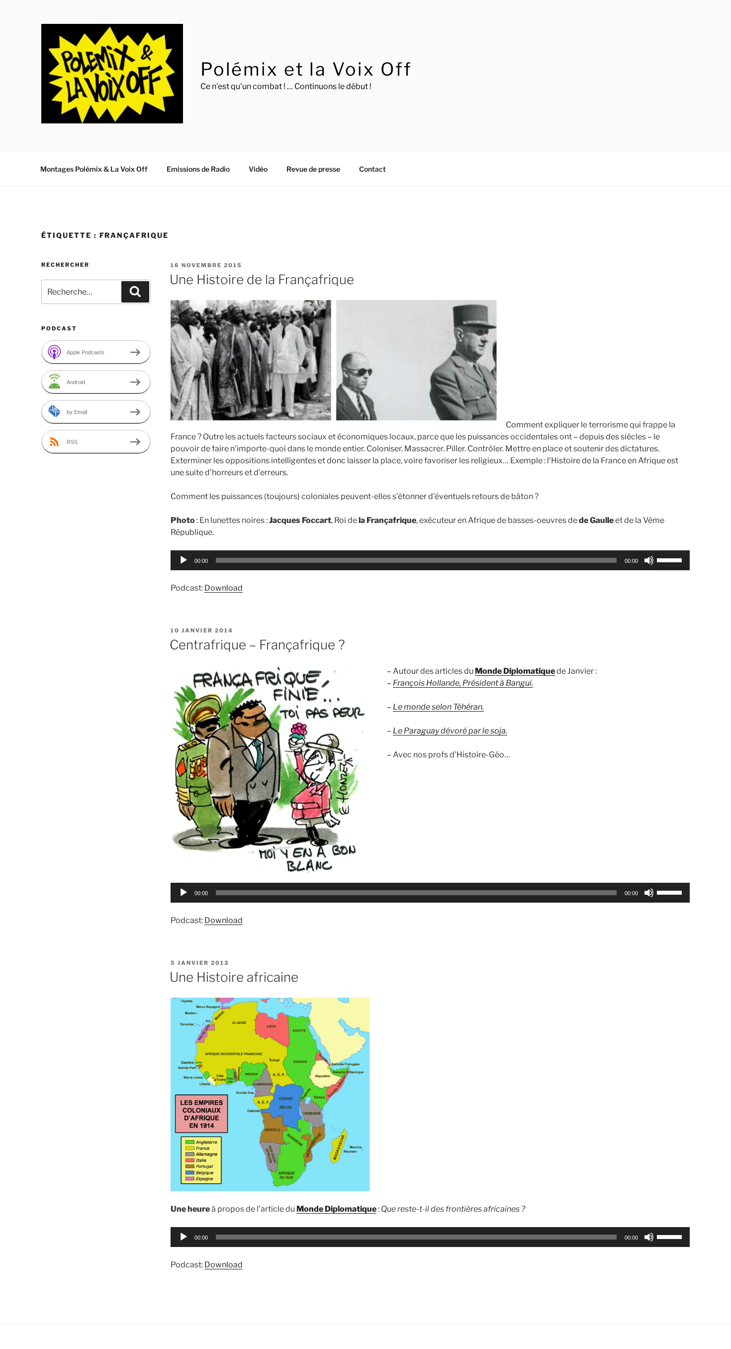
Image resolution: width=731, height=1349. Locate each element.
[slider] (671, 559)
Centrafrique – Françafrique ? (257, 644)
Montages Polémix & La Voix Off (94, 169)
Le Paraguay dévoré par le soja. (450, 730)
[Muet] (649, 560)
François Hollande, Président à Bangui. (463, 683)
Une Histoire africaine (234, 977)
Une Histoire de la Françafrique (262, 279)
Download (223, 588)
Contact (372, 169)
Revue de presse (313, 169)
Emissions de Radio (198, 169)
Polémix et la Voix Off (306, 69)
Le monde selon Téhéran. (438, 707)
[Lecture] (183, 560)
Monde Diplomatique (515, 671)
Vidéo (258, 169)
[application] (430, 560)
